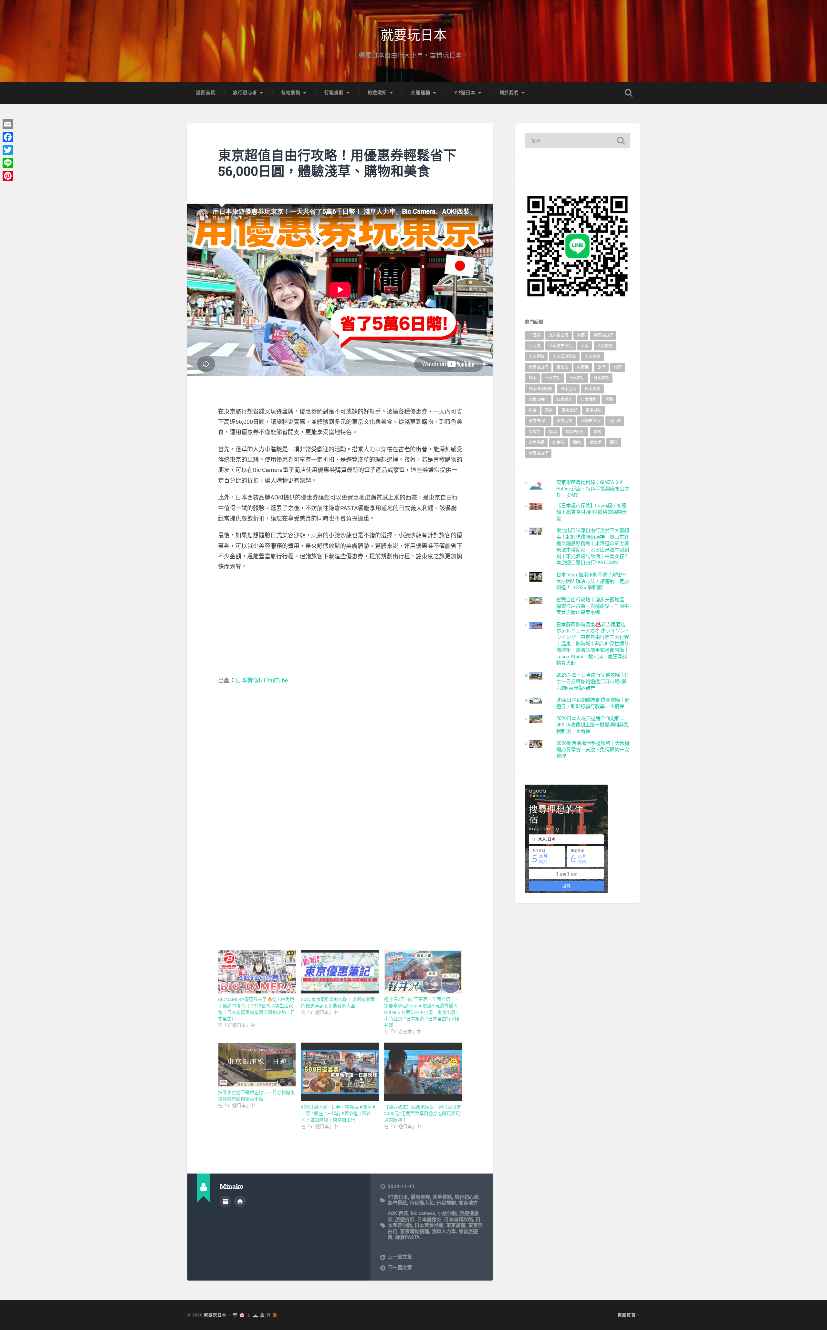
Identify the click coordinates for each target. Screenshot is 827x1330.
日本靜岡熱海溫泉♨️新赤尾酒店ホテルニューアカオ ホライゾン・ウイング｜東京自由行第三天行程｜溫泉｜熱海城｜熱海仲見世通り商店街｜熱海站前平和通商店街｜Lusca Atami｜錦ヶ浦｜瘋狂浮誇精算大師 (593, 644)
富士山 (562, 367)
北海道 (534, 346)
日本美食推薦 (429, 1225)
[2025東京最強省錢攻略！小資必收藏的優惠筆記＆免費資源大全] (340, 972)
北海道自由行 (560, 346)
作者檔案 (225, 1201)
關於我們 (509, 92)
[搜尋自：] (577, 140)
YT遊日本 (465, 92)
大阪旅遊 (605, 346)
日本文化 (552, 378)
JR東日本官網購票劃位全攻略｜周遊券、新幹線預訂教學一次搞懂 (593, 703)
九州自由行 (558, 335)
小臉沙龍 (447, 1213)
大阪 (585, 346)
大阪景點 (536, 356)
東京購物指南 (414, 1231)
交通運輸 (420, 92)
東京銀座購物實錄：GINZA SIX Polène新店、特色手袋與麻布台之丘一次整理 (592, 488)
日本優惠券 (429, 1219)
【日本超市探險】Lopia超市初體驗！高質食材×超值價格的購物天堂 (591, 512)
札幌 (532, 410)
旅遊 (618, 367)
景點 (609, 399)
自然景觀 (536, 442)
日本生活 (568, 389)
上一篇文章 (400, 1257)
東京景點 (593, 410)
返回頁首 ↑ (629, 1314)
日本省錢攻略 (458, 1219)
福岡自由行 (575, 432)
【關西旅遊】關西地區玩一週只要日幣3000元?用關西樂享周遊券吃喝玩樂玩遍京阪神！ (422, 1113)
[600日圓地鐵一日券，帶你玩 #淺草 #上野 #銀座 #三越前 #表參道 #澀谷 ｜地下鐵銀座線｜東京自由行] (340, 1072)
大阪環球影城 (564, 356)
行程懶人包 (422, 1203)
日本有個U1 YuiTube (262, 680)
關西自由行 (538, 453)
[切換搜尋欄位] (629, 93)
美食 (597, 432)
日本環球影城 (540, 389)
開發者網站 (240, 1201)
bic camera (423, 1213)
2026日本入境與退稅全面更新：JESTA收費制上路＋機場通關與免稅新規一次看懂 (592, 724)
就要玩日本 (414, 34)
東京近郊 (564, 421)
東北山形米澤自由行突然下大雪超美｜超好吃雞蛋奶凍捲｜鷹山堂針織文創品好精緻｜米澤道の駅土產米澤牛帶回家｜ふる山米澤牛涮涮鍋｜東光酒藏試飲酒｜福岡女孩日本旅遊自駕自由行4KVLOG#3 (592, 546)
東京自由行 (538, 421)
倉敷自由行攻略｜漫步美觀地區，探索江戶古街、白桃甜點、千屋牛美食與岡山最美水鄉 (592, 606)
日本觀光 (564, 399)
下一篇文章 (400, 1268)
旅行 (601, 367)
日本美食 (592, 389)
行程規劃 (334, 92)
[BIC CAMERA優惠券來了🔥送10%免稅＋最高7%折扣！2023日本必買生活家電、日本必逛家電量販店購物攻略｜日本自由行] (257, 972)
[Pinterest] (7, 175)
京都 (581, 335)
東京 (549, 410)
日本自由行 (538, 399)
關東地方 (468, 1203)
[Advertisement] (340, 624)
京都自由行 (603, 335)
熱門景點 (397, 1203)
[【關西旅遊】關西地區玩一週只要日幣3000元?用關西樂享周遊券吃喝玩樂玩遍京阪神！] (423, 1072)
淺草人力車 (444, 1231)
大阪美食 (592, 356)
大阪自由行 (538, 367)
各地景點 (290, 92)
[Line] (7, 162)
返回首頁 (205, 92)
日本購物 (588, 399)
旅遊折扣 (404, 1219)
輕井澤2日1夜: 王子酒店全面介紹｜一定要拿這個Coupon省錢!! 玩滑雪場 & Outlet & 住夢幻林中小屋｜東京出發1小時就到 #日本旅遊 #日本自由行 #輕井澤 (421, 1012)
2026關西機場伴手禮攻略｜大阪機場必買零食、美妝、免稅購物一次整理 (593, 749)
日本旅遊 (601, 378)
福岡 (553, 432)
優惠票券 (420, 1197)
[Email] (7, 124)
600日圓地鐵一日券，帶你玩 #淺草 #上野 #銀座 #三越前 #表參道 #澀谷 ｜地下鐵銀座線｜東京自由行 (338, 1113)
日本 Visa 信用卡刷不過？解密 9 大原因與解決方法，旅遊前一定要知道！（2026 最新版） (592, 581)
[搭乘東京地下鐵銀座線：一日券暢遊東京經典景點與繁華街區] (257, 1065)
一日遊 (534, 335)
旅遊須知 (377, 92)
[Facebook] (7, 137)
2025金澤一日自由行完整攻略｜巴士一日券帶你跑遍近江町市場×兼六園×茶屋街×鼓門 (593, 681)
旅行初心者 (245, 92)
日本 (532, 378)
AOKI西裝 (398, 1213)
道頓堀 (595, 442)
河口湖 (615, 421)
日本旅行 (577, 378)
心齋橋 (583, 367)
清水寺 (534, 432)
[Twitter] (7, 150)
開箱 (614, 442)
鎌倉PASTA (407, 1237)
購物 (577, 442)
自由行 (558, 442)
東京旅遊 (456, 1225)
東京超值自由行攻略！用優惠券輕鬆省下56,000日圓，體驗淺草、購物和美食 (337, 162)
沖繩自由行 (590, 421)
